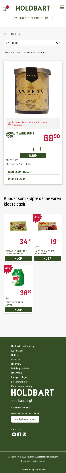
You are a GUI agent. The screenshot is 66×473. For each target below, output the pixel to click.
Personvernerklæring (21, 386)
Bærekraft (16, 359)
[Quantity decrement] (25, 149)
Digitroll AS (45, 469)
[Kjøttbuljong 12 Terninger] (47, 226)
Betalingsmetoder (20, 368)
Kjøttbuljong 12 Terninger (44, 252)
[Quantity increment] (40, 149)
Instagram (24, 434)
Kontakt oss (17, 350)
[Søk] (16, 18)
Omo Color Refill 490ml (15, 303)
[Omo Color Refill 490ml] (18, 277)
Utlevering (16, 372)
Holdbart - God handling (23, 346)
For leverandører (19, 381)
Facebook (19, 434)
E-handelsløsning (27, 469)
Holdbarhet (17, 364)
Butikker (15, 355)
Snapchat (14, 434)
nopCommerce (38, 461)
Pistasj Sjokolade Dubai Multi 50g (16, 252)
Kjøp (33, 156)
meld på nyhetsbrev (25, 419)
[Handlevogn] (4, 9)
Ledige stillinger (19, 377)
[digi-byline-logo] (18, 469)
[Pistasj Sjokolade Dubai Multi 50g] (18, 226)
